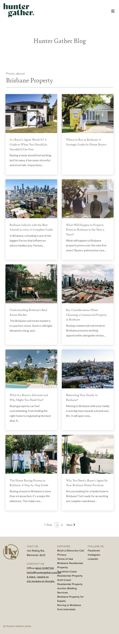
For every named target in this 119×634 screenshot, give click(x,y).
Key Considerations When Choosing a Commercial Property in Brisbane (86, 314)
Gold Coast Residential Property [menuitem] (70, 582)
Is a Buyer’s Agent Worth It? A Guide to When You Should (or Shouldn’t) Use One (28, 144)
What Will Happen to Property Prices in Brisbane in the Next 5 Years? (85, 229)
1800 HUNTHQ (44, 568)
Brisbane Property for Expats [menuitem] (70, 599)
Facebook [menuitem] (94, 551)
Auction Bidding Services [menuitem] (67, 590)
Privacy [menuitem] (61, 555)
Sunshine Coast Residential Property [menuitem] (70, 574)
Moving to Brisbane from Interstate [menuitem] (69, 607)
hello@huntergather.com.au (44, 572)
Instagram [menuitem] (94, 555)
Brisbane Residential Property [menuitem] (70, 565)
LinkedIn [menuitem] (93, 559)
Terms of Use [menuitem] (65, 559)
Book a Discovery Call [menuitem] (70, 551)
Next (69, 525)
